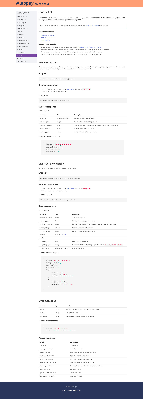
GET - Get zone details (48, 38)
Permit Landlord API (23, 40)
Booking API (20, 26)
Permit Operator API (23, 43)
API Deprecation (22, 17)
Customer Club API (23, 29)
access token (70, 89)
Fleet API (19, 31)
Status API (20, 55)
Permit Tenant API (22, 46)
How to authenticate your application (89, 47)
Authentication (21, 20)
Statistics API (21, 52)
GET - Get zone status (48, 35)
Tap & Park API (21, 61)
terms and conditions (92, 25)
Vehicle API (20, 58)
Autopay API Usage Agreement (23, 13)
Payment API (21, 37)
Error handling (45, 40)
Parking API (20, 34)
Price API (20, 49)
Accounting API (21, 23)
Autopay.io (74, 387)
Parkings (63, 234)
